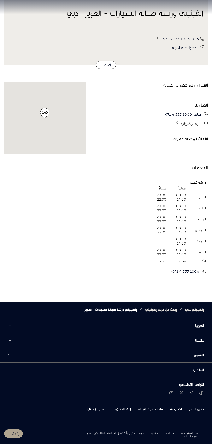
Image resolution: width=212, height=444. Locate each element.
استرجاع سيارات (95, 409)
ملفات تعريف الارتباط (150, 409)
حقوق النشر (196, 409)
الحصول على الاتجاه (185, 48)
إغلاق (15, 434)
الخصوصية (175, 409)
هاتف (180, 39)
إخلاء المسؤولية (121, 409)
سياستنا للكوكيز (190, 436)
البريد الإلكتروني (191, 123)
